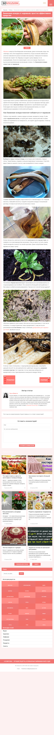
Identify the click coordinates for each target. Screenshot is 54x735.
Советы (27, 47)
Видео (5, 631)
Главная (5, 10)
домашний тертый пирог (32, 405)
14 (24, 559)
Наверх (36, 564)
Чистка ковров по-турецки (12, 547)
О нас (18, 668)
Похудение (6, 640)
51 (50, 559)
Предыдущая (10, 380)
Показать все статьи (22, 564)
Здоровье (6, 634)
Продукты (6, 643)
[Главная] (10, 3)
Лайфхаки (6, 637)
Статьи (10, 10)
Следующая (43, 380)
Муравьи (6, 51)
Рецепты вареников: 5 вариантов (40, 512)
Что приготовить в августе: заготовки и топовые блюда (12, 477)
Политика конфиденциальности (29, 668)
